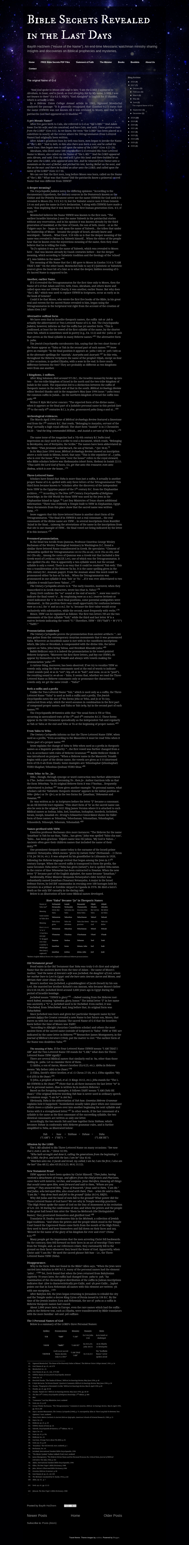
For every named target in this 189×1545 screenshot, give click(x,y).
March (136, 95)
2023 (133, 135)
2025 (133, 142)
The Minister (106, 62)
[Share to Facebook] (72, 1506)
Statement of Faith (85, 62)
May (135, 99)
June (135, 102)
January (136, 88)
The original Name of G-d (41, 80)
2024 (133, 139)
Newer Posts (37, 1516)
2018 (133, 118)
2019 (133, 121)
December (137, 113)
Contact (33, 69)
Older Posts (113, 1516)
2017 (133, 85)
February (137, 92)
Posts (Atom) (49, 1523)
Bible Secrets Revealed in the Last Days (88, 27)
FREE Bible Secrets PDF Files (55, 62)
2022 (133, 132)
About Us (150, 62)
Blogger (116, 1537)
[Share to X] (70, 1506)
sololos (99, 1537)
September (137, 110)
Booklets (135, 62)
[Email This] (65, 1506)
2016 (133, 82)
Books (121, 62)
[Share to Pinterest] (75, 1506)
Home (32, 62)
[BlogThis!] (67, 1506)
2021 (133, 128)
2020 (133, 125)
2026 (133, 146)
